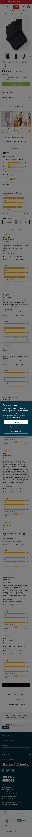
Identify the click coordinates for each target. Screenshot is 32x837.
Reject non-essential (16, 427)
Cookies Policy (16, 417)
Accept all (16, 422)
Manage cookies (16, 431)
